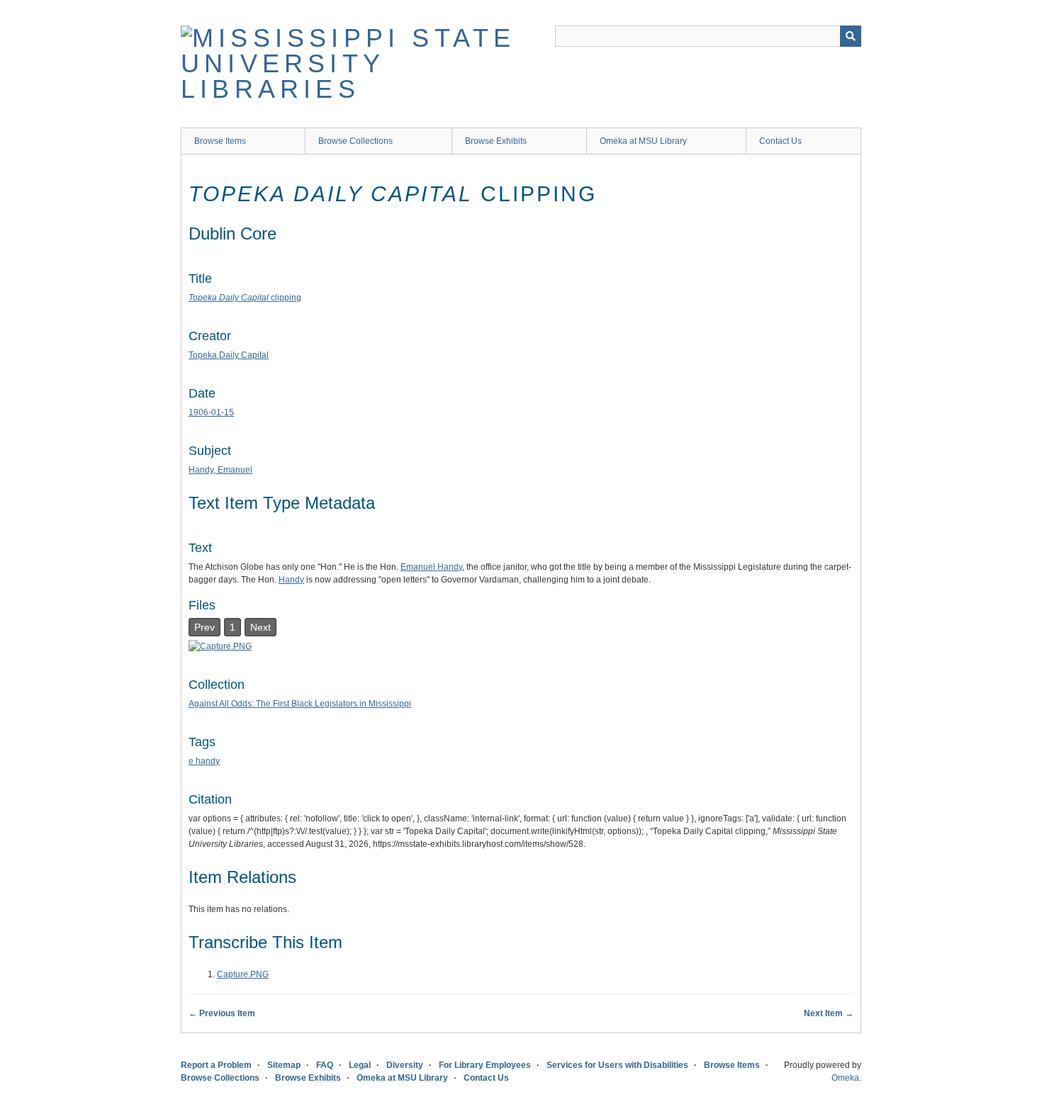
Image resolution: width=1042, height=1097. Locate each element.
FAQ (324, 1065)
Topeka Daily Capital (229, 355)
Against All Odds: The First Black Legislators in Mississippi (300, 704)
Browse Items (220, 141)
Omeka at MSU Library (643, 141)
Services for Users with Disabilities (617, 1065)
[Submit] (850, 36)
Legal (360, 1065)
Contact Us (780, 141)
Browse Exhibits (496, 141)
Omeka (845, 1078)
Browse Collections (355, 141)
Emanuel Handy (431, 567)
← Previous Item (222, 1013)
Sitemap (284, 1065)
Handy (291, 580)
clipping (245, 298)
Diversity (404, 1065)
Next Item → (828, 1013)
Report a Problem (216, 1065)
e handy (204, 761)
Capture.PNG (243, 974)
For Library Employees (485, 1065)
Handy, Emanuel (220, 470)
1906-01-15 (211, 412)
